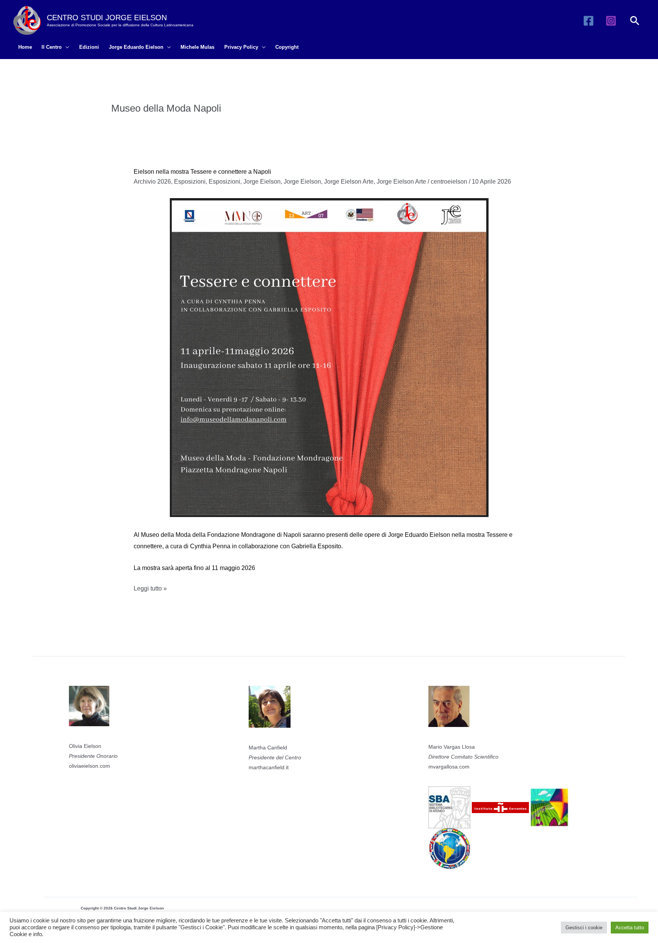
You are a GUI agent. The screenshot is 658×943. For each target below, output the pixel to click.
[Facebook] (588, 21)
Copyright (287, 47)
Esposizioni (190, 181)
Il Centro (52, 47)
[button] (635, 20)
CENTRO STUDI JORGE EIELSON (107, 17)
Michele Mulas (197, 47)
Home (25, 47)
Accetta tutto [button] (629, 927)
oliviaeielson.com (89, 766)
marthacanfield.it (269, 767)
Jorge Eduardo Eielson (136, 47)
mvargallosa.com (449, 767)
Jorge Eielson (262, 181)
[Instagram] (611, 21)
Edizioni (89, 47)
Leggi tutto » (150, 589)
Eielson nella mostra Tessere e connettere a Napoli (202, 171)
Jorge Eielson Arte (349, 181)
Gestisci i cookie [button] (583, 927)
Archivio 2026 (152, 181)
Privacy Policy (241, 47)
